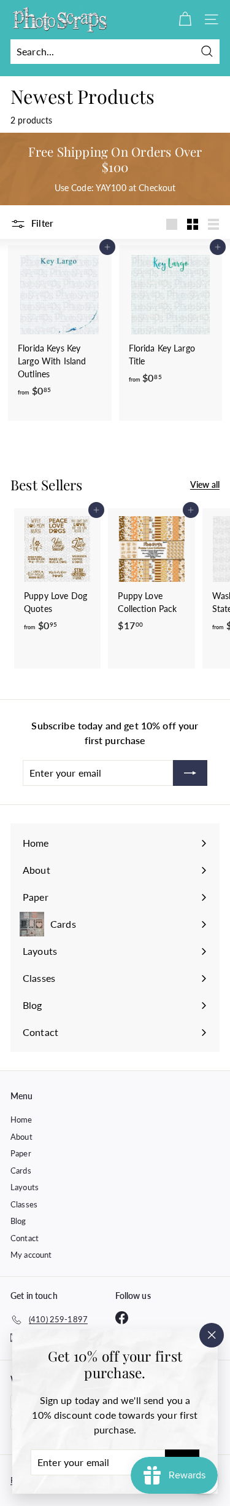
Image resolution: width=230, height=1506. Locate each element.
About (21, 1137)
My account (31, 1255)
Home (21, 1119)
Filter (41, 223)
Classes (23, 1204)
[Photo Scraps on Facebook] (121, 1317)
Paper (20, 1153)
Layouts (24, 1187)
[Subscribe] (190, 773)
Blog (18, 1221)
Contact (24, 1238)
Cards (20, 1170)
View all (205, 484)
